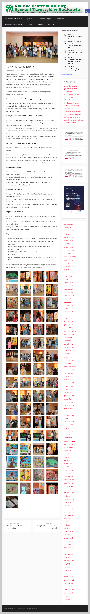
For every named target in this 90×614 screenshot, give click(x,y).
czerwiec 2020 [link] (69, 454)
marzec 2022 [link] (68, 386)
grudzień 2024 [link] (69, 286)
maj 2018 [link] (67, 525)
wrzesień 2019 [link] (69, 483)
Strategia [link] (40, 24)
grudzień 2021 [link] (69, 396)
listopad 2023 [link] (68, 328)
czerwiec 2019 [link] (69, 493)
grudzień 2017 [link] (69, 541)
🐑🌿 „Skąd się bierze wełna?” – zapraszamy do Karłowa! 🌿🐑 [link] (72, 105)
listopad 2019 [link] (68, 476)
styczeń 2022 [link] (68, 392)
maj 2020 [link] (67, 457)
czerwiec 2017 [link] (69, 561)
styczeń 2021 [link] (68, 431)
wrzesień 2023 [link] (69, 334)
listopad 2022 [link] (68, 363)
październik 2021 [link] (69, 402)
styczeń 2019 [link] (68, 509)
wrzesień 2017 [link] (69, 551)
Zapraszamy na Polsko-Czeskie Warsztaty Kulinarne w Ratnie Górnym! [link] (74, 120)
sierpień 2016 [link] (68, 593)
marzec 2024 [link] (68, 315)
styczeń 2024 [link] (68, 321)
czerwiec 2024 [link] (69, 305)
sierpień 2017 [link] (68, 554)
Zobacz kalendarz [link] (67, 74)
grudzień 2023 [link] (69, 325)
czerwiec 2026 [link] (69, 231)
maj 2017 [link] (67, 564)
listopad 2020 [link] (68, 438)
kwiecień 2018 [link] (69, 528)
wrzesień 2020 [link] (69, 444)
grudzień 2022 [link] (69, 360)
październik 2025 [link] (70, 257)
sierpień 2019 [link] (68, 486)
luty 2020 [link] (67, 467)
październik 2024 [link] (70, 292)
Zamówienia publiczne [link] (12, 24)
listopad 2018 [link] (68, 515)
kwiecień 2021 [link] (69, 422)
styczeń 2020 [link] (68, 470)
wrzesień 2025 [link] (69, 260)
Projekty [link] (29, 24)
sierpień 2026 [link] (68, 224)
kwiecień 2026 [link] (69, 237)
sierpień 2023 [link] (68, 337)
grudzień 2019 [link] (69, 473)
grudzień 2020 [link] (69, 434)
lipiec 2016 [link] (67, 596)
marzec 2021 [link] (68, 425)
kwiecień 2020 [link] (69, 460)
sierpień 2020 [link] (68, 447)
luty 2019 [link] (67, 506)
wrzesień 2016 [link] (69, 590)
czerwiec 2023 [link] (69, 344)
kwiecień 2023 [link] (69, 347)
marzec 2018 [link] (68, 531)
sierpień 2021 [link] (68, 409)
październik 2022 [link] (70, 367)
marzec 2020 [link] (68, 464)
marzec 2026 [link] (68, 240)
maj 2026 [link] (67, 234)
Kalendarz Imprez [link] (45, 19)
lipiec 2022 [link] (67, 376)
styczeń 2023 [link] (68, 357)
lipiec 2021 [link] (67, 412)
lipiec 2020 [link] (68, 451)
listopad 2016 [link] (68, 583)
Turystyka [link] (60, 19)
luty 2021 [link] (67, 428)
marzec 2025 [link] (68, 276)
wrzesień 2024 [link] (69, 295)
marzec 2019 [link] (68, 502)
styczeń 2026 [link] (68, 247)
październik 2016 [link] (69, 586)
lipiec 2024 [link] (67, 302)
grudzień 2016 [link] (69, 580)
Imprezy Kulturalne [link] (14, 514)
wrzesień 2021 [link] (69, 405)
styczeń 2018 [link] (68, 538)
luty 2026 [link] (67, 244)
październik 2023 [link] (70, 331)
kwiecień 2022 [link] (69, 383)
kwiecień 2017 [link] (69, 567)
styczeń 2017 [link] (68, 577)
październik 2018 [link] (69, 518)
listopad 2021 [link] (68, 399)
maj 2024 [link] (67, 308)
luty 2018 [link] (67, 535)
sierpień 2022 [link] (68, 373)
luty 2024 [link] (67, 318)
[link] (87, 11)
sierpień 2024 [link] (68, 299)
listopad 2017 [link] (68, 544)
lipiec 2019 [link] (67, 489)
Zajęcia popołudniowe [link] (12, 19)
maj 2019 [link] (67, 496)
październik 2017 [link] (69, 548)
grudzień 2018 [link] (69, 512)
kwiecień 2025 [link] (69, 273)
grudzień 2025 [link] (69, 250)
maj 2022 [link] (67, 379)
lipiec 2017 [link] (67, 557)
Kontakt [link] (51, 24)
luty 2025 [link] (67, 279)
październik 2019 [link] (69, 480)
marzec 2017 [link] (68, 570)
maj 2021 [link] (67, 418)
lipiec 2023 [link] (67, 341)
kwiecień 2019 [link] (69, 499)
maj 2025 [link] (67, 270)
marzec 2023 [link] (68, 350)
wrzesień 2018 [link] (69, 522)
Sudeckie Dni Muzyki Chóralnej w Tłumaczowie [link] (75, 70)
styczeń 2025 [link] (68, 283)
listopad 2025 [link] (68, 253)
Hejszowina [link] (29, 19)
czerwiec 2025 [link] (69, 266)
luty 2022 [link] (67, 389)
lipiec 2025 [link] (67, 263)
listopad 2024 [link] (68, 289)
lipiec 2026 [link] (68, 228)
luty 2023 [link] (67, 354)
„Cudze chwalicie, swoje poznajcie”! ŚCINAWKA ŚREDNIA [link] (75, 61)
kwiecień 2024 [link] (69, 312)
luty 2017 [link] (67, 573)
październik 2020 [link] (70, 441)
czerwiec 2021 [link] (69, 415)
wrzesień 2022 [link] (69, 370)
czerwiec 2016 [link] (69, 599)
